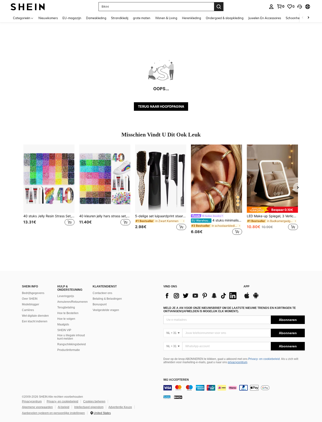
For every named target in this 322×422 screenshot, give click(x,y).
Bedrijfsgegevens (33, 293)
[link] (281, 6)
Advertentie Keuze (120, 407)
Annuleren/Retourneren (72, 301)
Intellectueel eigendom (88, 407)
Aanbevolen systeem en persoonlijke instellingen (53, 413)
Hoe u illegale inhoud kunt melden (71, 337)
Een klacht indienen (34, 321)
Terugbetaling (66, 307)
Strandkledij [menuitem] (119, 18)
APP (246, 286)
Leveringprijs (65, 296)
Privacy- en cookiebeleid (264, 359)
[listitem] (48, 190)
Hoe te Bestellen (67, 313)
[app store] (247, 297)
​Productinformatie (68, 350)
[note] (272, 210)
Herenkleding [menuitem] (191, 18)
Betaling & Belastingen (107, 298)
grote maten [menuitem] (141, 18)
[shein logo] (28, 6)
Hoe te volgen (66, 318)
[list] (201, 295)
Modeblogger (30, 304)
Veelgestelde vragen (106, 310)
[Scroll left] (302, 17)
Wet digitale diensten (35, 315)
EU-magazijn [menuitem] (71, 18)
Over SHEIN (29, 298)
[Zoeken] (218, 6)
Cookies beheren (94, 401)
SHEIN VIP (64, 330)
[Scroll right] (308, 17)
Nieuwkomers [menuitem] (48, 18)
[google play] (255, 297)
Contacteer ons (102, 293)
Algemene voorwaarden (37, 407)
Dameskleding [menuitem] (96, 18)
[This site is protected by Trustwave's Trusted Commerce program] (166, 397)
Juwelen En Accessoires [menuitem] (264, 18)
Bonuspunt (100, 304)
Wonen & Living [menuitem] (166, 18)
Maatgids (63, 324)
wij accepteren (176, 379)
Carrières (28, 310)
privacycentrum (237, 362)
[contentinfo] (234, 388)
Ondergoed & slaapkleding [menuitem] (225, 18)
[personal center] (271, 6)
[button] (299, 6)
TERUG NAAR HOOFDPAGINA (161, 106)
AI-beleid (63, 407)
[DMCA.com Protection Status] (178, 397)
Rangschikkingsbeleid (71, 344)
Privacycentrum (32, 401)
